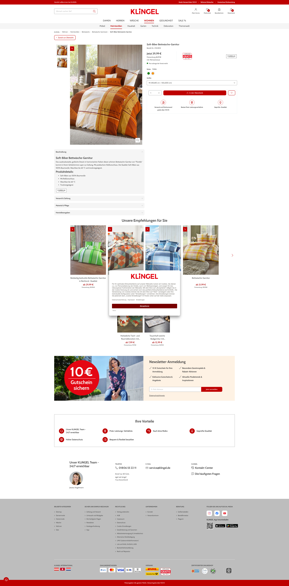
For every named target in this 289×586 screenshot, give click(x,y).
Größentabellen (183, 512)
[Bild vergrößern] (137, 140)
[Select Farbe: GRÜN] (148, 73)
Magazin (181, 519)
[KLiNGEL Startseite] (145, 11)
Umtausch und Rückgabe (94, 515)
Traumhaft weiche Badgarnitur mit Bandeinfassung (157, 337)
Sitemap (59, 512)
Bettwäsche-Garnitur (201, 278)
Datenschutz (121, 523)
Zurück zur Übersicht (65, 38)
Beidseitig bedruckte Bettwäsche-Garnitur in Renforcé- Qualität (88, 279)
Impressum (120, 519)
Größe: (149, 78)
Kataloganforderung (93, 526)
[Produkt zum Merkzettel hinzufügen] (231, 92)
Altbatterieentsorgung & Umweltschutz (130, 533)
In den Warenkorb (196, 93)
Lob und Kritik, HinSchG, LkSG (127, 544)
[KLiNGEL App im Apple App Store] (220, 526)
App (87, 530)
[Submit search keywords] (94, 11)
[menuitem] (106, 20)
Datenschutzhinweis (157, 395)
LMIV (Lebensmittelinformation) (128, 541)
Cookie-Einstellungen (124, 526)
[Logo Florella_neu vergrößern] (231, 56)
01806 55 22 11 (127, 467)
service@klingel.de (159, 467)
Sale (57, 530)
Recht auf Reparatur (123, 551)
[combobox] (76, 11)
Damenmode (60, 515)
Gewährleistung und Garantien (127, 530)
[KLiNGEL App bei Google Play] (232, 525)
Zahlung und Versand (93, 512)
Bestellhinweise (183, 515)
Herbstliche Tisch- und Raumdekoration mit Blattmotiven (130, 337)
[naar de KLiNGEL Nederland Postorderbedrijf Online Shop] (68, 569)
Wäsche (58, 523)
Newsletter (90, 523)
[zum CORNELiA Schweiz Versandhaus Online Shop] (62, 569)
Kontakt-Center (204, 467)
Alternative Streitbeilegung (126, 537)
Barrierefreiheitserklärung (125, 548)
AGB (118, 515)
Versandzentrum (152, 515)
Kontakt (150, 512)
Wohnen (59, 526)
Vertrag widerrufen (123, 512)
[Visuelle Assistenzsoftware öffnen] (228, 570)
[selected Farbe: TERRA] (153, 73)
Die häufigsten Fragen (207, 473)
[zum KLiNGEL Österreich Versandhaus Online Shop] (56, 569)
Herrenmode (60, 519)
